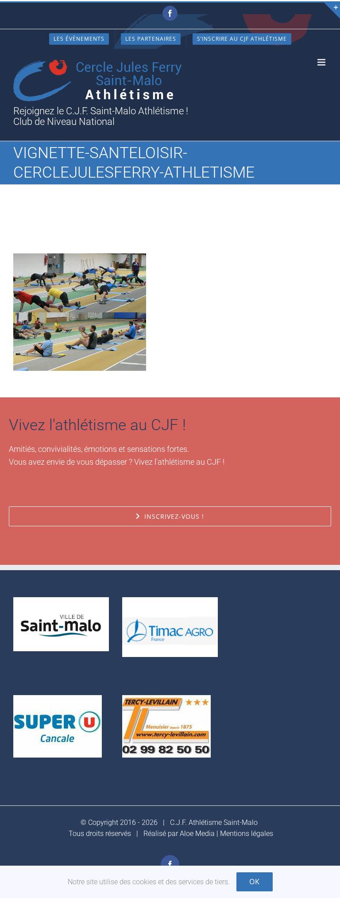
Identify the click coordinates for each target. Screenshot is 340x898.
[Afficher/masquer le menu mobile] (322, 62)
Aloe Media (197, 833)
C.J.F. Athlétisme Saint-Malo (214, 822)
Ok (254, 881)
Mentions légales (246, 833)
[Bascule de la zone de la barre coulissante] (332, 11)
